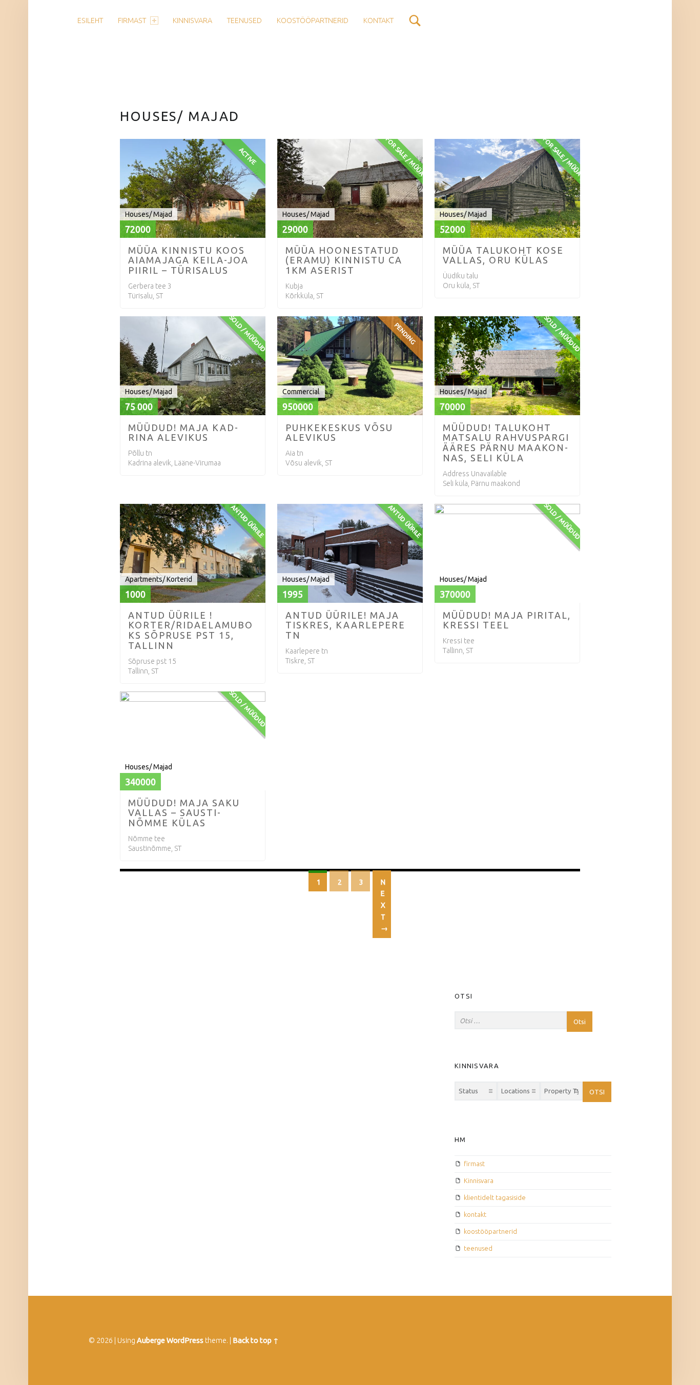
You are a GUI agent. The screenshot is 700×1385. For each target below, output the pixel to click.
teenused (244, 20)
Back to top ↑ (256, 1340)
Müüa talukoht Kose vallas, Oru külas (503, 255)
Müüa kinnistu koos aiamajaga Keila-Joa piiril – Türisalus (188, 260)
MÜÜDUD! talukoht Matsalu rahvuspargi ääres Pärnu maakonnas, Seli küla (506, 442)
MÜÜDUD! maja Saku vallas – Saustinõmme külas (184, 813)
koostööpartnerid (312, 20)
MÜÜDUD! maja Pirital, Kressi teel (507, 620)
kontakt (378, 20)
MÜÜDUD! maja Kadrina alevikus (183, 432)
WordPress (185, 1340)
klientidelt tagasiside (495, 1197)
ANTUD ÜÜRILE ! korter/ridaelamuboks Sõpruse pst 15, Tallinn (190, 630)
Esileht (90, 20)
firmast (132, 20)
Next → (384, 905)
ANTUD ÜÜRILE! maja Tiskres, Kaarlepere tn (345, 625)
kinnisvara (192, 20)
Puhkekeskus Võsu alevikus (339, 432)
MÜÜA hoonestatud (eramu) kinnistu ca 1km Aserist (343, 260)
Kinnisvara (478, 1180)
